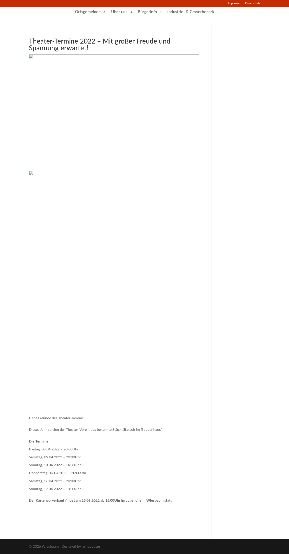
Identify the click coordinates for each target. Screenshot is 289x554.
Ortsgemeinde (88, 12)
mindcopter (91, 546)
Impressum (234, 3)
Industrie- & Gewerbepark (190, 12)
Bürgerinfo (147, 12)
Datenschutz (252, 3)
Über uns (119, 12)
